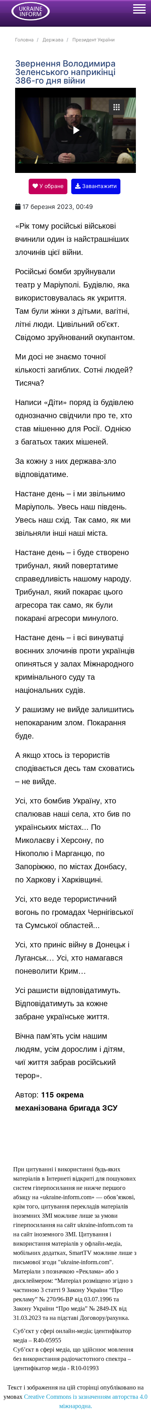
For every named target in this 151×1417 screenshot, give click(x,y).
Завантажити (99, 186)
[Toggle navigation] (139, 10)
